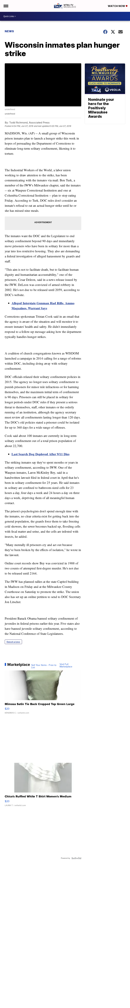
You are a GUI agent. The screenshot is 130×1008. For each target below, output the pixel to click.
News (9, 31)
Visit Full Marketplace (66, 665)
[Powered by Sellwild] (76, 858)
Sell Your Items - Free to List (43, 666)
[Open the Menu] (6, 6)
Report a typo (13, 642)
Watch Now (117, 6)
